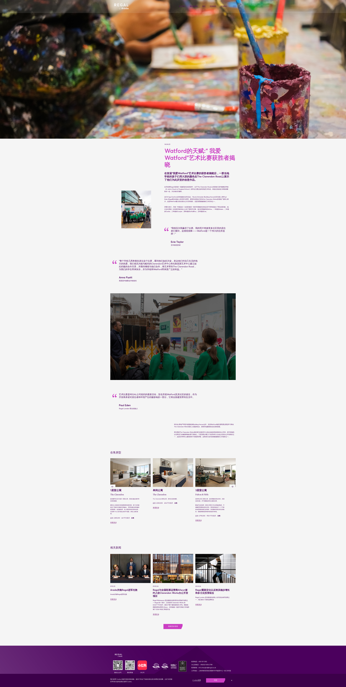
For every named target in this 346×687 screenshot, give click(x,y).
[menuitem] (184, 6)
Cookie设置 (196, 680)
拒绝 (231, 680)
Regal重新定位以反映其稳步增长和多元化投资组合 (212, 591)
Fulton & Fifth (116, 495)
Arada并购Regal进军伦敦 (124, 590)
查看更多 (113, 520)
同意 (215, 680)
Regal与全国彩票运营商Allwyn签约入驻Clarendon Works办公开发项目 (170, 593)
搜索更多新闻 (173, 626)
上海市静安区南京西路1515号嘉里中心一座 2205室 (215, 671)
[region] (173, 680)
